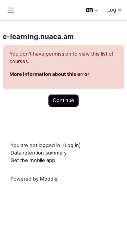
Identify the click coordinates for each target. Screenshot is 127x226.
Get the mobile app (32, 160)
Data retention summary (38, 153)
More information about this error (49, 74)
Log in (114, 10)
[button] (92, 10)
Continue (63, 100)
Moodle (49, 179)
